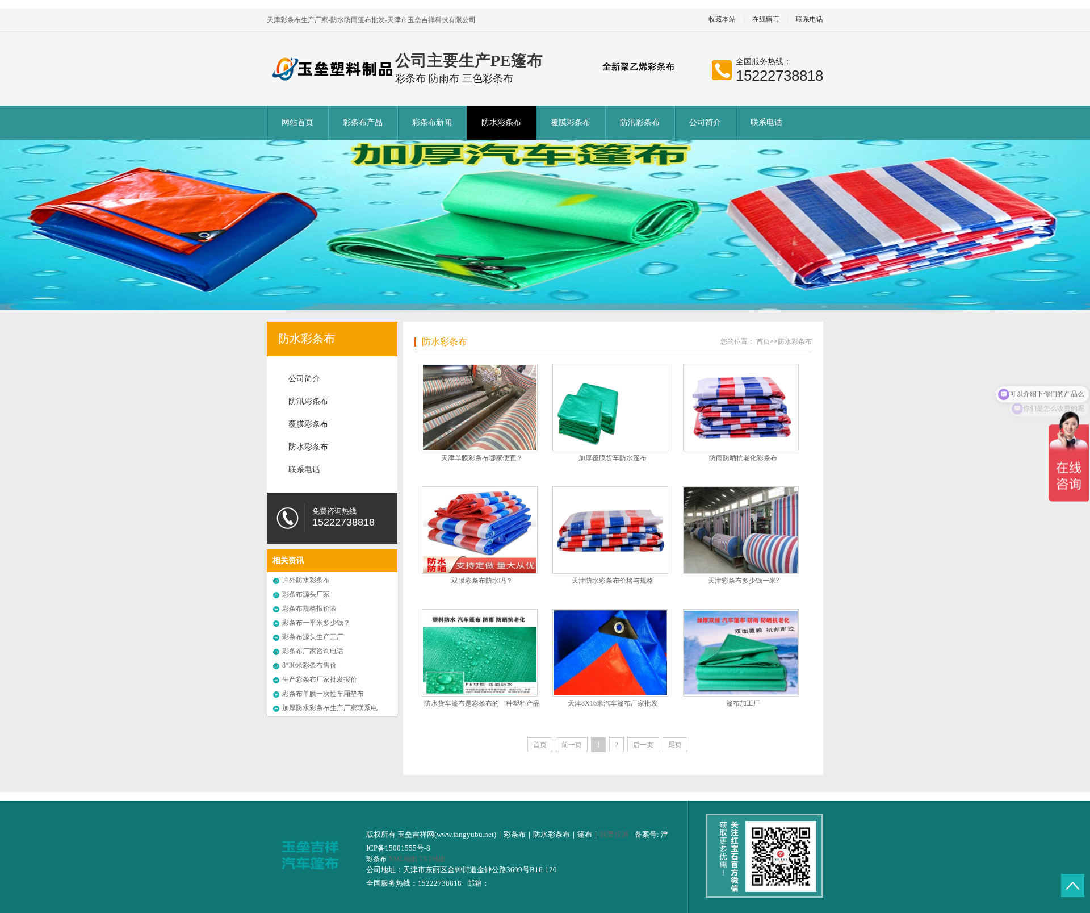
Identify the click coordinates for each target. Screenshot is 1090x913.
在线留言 (765, 19)
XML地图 (402, 859)
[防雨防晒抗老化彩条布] (741, 407)
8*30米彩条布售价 (309, 665)
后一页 (643, 745)
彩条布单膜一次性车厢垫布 (323, 694)
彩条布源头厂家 (306, 594)
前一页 (571, 745)
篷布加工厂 (743, 703)
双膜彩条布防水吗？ (482, 581)
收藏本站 (722, 19)
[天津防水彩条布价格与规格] (610, 530)
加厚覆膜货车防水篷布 (612, 458)
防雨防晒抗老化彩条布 (743, 458)
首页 (763, 341)
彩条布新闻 (432, 122)
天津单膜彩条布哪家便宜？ (482, 458)
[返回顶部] (1072, 885)
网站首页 (297, 122)
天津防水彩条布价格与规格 (612, 581)
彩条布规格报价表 (309, 608)
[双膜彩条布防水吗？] (480, 530)
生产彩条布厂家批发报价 (319, 679)
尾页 (675, 745)
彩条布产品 (363, 122)
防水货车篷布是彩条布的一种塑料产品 (482, 703)
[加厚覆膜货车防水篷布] (610, 407)
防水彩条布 (501, 122)
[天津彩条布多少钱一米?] (741, 530)
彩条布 (377, 859)
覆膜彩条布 (570, 122)
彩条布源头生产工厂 (312, 637)
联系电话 (809, 19)
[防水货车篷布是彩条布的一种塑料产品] (480, 653)
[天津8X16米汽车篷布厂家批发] (610, 653)
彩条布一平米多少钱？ (316, 623)
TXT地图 (432, 859)
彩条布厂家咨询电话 (312, 651)
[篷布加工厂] (741, 653)
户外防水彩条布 (306, 580)
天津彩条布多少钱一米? (743, 581)
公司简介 (705, 122)
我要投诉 (614, 834)
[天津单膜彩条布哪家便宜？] (480, 407)
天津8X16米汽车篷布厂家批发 (613, 703)
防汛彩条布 (640, 122)
